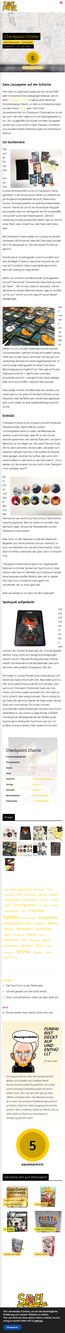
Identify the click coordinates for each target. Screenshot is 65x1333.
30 (34, 768)
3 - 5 (35, 762)
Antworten (9, 894)
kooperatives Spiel (18, 923)
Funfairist (9, 46)
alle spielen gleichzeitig (17, 889)
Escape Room (30, 899)
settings (38, 1320)
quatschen (44, 929)
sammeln (11, 940)
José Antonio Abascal (43, 779)
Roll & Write (19, 935)
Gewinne (55, 905)
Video (49, 945)
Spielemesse (11, 945)
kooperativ (47, 917)
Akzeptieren (12, 1327)
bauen (54, 894)
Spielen (27, 945)
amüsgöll (39, 889)
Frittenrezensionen (11, 42)
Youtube (37, 952)
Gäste (23, 911)
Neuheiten (25, 929)
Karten (11, 917)
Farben (54, 899)
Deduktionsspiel (41, 795)
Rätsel (31, 934)
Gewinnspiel (11, 911)
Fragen (7, 905)
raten (7, 934)
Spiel (24, 940)
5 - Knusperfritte (41, 801)
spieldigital (34, 940)
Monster (9, 929)
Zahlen (48, 952)
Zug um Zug (10, 957)
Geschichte (43, 905)
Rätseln (42, 935)
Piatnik (22, 108)
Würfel (23, 951)
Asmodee (30, 894)
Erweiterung (11, 899)
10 (34, 773)
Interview (36, 910)
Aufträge (42, 894)
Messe (52, 923)
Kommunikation (28, 918)
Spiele (46, 940)
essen (44, 899)
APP (19, 894)
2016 (35, 756)
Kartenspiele (27, 42)
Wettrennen (9, 952)
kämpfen (40, 923)
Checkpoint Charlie (18, 99)
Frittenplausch (25, 905)
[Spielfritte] (10, 10)
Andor (49, 889)
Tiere (39, 945)
